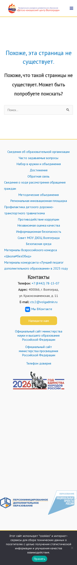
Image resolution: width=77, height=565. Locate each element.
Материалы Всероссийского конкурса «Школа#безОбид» (30, 253)
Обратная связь (38, 176)
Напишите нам (38, 321)
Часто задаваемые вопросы (38, 158)
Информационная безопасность (38, 231)
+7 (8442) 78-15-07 (45, 283)
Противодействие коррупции (38, 219)
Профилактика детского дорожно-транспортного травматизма (29, 210)
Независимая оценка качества (38, 225)
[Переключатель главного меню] (71, 8)
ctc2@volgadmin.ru (43, 302)
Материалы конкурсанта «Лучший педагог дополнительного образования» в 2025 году (36, 265)
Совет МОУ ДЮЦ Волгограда (39, 238)
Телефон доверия (38, 363)
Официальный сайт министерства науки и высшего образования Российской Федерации (38, 335)
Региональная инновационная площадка (38, 201)
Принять (39, 558)
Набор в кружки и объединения (38, 164)
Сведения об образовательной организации (38, 152)
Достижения (38, 170)
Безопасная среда (38, 244)
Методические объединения (38, 195)
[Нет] (72, 548)
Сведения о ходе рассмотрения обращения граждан (35, 185)
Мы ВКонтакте (41, 309)
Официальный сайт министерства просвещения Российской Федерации (38, 351)
